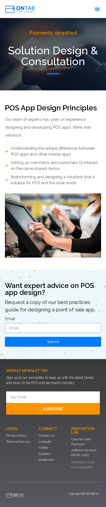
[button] (97, 9)
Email (10, 319)
